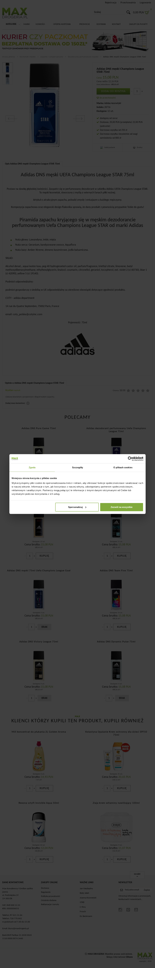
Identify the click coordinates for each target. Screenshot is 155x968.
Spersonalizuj (75, 507)
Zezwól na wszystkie (121, 507)
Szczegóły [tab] (77, 467)
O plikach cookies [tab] (122, 467)
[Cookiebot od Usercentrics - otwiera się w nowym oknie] (130, 458)
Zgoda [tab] (32, 467)
